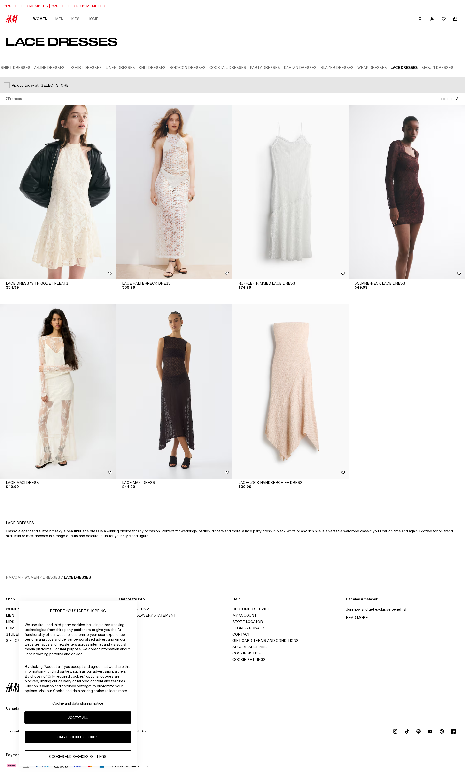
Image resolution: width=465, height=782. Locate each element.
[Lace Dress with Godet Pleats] (58, 192)
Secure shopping (249, 647)
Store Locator (247, 622)
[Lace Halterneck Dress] (174, 192)
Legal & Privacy (248, 628)
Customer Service (251, 609)
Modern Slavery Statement (147, 615)
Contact (241, 634)
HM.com (13, 577)
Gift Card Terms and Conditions (265, 640)
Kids (75, 19)
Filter (447, 99)
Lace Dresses (77, 577)
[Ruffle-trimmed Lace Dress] (290, 192)
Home (92, 19)
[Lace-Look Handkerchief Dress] (290, 391)
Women (40, 19)
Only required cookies (77, 737)
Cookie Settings (249, 659)
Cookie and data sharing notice (77, 703)
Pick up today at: (25, 85)
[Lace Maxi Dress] (58, 391)
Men (59, 19)
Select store (55, 85)
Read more (357, 617)
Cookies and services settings (77, 756)
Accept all (78, 718)
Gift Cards (17, 640)
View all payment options (130, 766)
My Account (244, 615)
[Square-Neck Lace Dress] (407, 192)
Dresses (51, 577)
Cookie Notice (246, 653)
